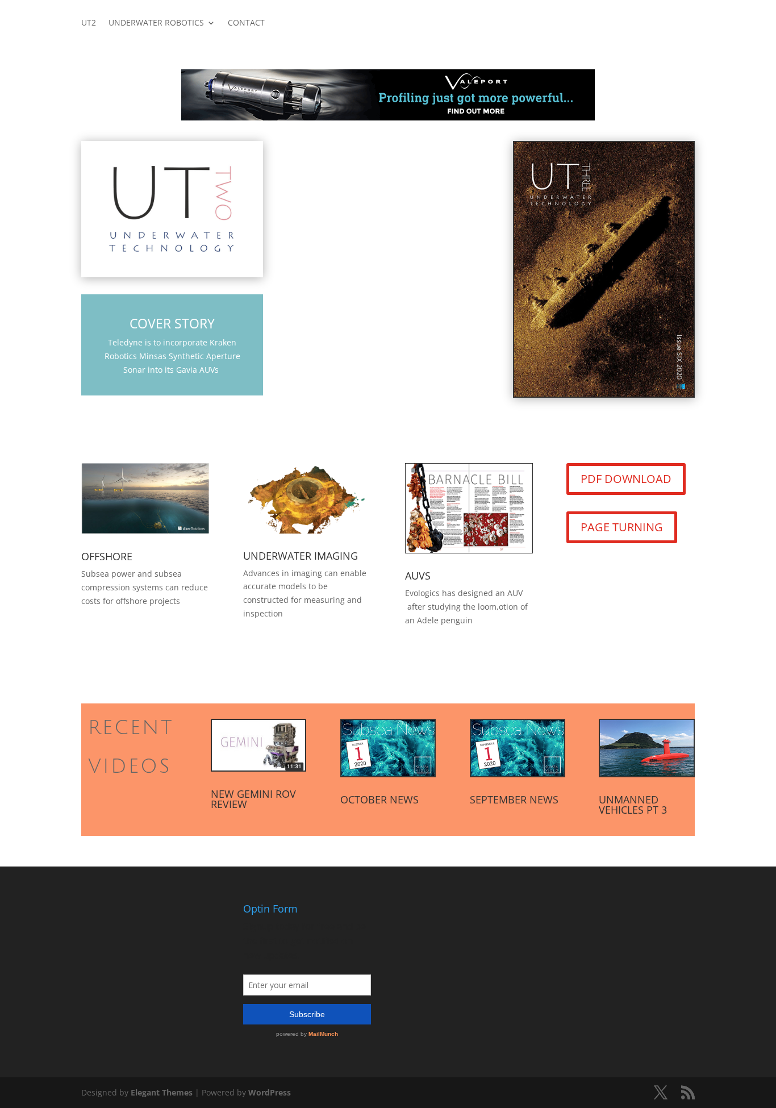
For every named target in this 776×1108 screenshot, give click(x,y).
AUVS (418, 575)
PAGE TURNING (622, 527)
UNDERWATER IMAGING (300, 556)
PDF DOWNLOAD (626, 478)
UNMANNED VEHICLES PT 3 (633, 805)
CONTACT (246, 23)
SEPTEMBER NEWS (514, 799)
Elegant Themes (162, 1092)
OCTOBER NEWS (379, 799)
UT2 (88, 23)
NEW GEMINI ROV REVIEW (253, 799)
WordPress (269, 1092)
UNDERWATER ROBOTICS (156, 23)
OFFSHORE (106, 556)
